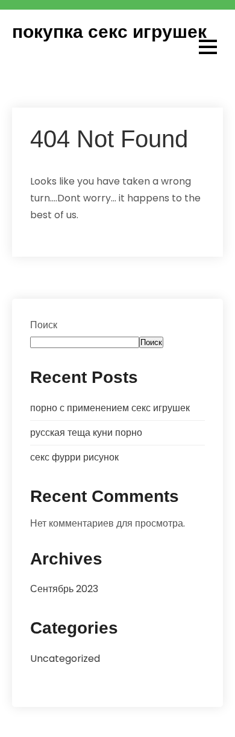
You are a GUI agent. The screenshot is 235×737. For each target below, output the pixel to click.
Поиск (43, 325)
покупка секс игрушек (109, 31)
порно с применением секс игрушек (110, 408)
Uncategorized (65, 658)
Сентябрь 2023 (64, 589)
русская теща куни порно (86, 432)
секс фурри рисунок (74, 457)
